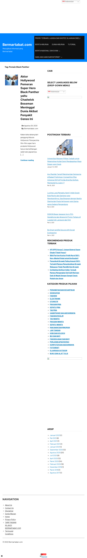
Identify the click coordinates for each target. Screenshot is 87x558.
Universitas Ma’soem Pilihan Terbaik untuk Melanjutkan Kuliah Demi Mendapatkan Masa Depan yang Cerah (64, 161)
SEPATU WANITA (56, 325)
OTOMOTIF (54, 301)
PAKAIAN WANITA (57, 322)
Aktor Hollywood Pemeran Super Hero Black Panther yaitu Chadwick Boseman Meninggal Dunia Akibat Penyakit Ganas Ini (29, 98)
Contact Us (9, 508)
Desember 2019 (56, 467)
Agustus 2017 (55, 473)
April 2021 (53, 441)
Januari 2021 (55, 447)
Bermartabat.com (17, 45)
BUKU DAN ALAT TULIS (59, 353)
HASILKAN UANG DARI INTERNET (47, 57)
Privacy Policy (10, 519)
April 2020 (54, 458)
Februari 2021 (55, 444)
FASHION (53, 296)
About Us (8, 505)
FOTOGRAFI (54, 348)
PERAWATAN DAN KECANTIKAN (62, 290)
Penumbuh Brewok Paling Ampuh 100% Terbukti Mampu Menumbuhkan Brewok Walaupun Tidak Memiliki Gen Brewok (65, 264)
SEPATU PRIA (55, 307)
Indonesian (55, 92)
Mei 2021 (53, 438)
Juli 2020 (53, 455)
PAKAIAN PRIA (55, 304)
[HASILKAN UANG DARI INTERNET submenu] (61, 57)
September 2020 (56, 450)
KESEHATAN (55, 293)
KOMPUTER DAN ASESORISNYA (62, 345)
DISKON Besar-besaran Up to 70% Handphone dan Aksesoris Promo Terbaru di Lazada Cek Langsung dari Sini (64, 217)
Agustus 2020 (55, 452)
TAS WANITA (55, 319)
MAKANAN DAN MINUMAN (60, 327)
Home (7, 516)
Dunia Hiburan (10, 514)
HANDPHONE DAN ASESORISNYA (62, 313)
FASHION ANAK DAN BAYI (59, 339)
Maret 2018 (54, 470)
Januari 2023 (55, 435)
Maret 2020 (54, 461)
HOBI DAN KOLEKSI (57, 333)
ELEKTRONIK (55, 299)
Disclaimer (9, 511)
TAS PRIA (53, 310)
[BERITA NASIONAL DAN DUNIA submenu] (59, 50)
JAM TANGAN (55, 330)
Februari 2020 (55, 464)
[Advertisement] (43, 16)
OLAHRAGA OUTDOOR (58, 350)
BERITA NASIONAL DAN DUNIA (46, 51)
